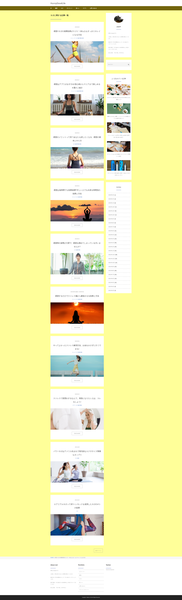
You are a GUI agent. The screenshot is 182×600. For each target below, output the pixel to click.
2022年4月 (111, 238)
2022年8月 (111, 223)
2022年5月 (111, 234)
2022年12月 (111, 207)
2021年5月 (111, 282)
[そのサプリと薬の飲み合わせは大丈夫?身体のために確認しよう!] (118, 89)
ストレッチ (73, 38)
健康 (56, 8)
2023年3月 (111, 195)
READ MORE (77, 66)
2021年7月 (111, 274)
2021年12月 (111, 254)
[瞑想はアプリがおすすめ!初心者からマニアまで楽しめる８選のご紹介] (77, 104)
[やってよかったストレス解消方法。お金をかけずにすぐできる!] (77, 366)
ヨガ (62, 8)
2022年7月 (111, 227)
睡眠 (81, 38)
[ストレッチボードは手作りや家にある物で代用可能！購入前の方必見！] (118, 127)
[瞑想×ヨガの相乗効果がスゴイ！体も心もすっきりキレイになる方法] (77, 52)
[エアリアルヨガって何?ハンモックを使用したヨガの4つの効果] (77, 525)
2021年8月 (111, 270)
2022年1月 (111, 250)
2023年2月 (111, 199)
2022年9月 (111, 219)
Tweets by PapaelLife (110, 569)
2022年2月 (111, 246)
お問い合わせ (93, 8)
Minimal (88, 597)
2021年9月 (111, 266)
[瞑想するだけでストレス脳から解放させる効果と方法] (77, 313)
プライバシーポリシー (83, 589)
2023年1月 (111, 203)
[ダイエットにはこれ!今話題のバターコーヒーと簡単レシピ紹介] (118, 146)
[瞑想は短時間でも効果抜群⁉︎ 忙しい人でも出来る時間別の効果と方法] (77, 210)
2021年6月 (111, 278)
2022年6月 (111, 230)
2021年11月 (111, 258)
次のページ (98, 550)
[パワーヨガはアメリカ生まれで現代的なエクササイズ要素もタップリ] (77, 472)
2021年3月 (111, 290)
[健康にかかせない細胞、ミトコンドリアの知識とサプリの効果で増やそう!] (118, 108)
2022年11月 (111, 211)
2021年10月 (111, 262)
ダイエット (69, 8)
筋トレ (77, 8)
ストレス (73, 91)
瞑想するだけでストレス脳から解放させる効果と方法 (77, 296)
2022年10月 (111, 215)
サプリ (84, 8)
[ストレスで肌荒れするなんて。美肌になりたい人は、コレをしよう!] (77, 419)
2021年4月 (111, 286)
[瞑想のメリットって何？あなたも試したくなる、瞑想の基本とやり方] (77, 157)
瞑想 (83, 38)
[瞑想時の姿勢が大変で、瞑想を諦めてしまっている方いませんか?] (77, 263)
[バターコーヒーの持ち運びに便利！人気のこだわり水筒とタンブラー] (118, 165)
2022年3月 (111, 242)
